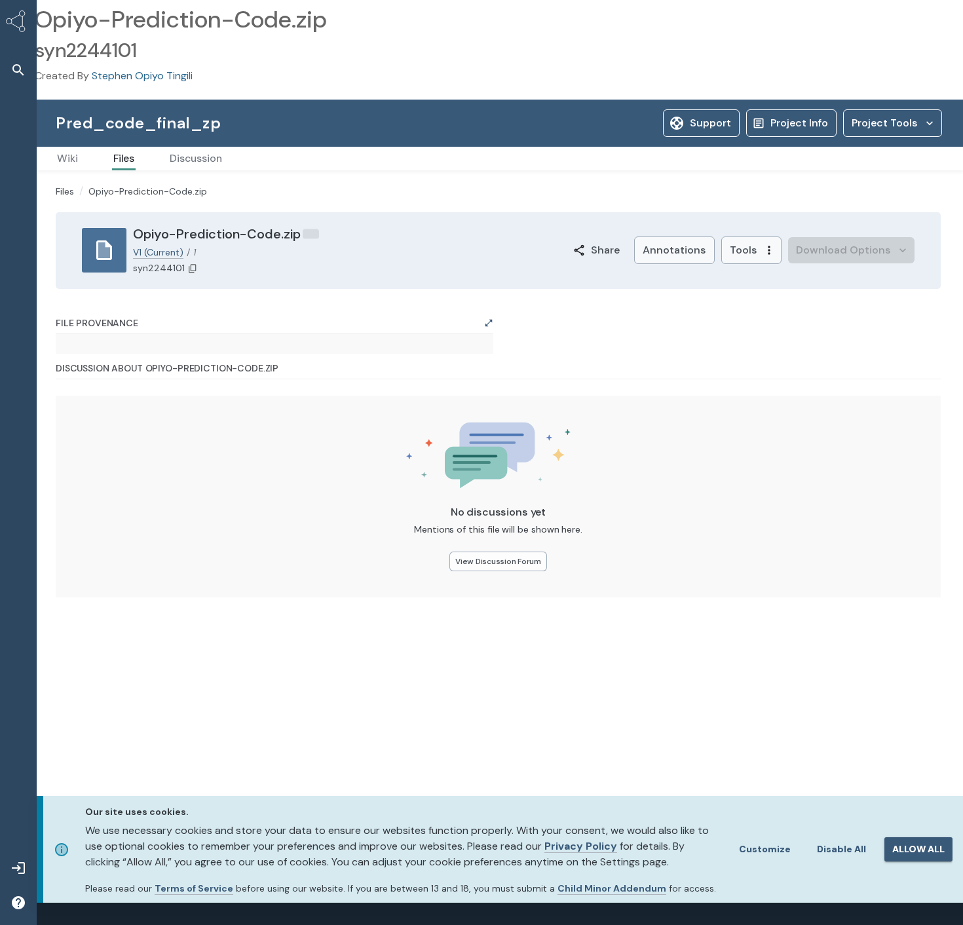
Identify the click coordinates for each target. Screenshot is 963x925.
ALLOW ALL (918, 849)
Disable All (841, 849)
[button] (18, 69)
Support (710, 123)
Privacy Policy (580, 846)
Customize (765, 849)
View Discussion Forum (498, 561)
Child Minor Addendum (611, 888)
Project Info (799, 123)
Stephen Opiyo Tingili (142, 76)
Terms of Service (194, 888)
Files (65, 191)
